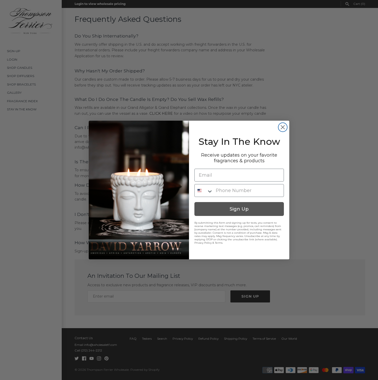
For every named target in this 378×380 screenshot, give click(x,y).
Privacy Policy (203, 242)
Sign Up (239, 209)
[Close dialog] (282, 127)
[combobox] (204, 190)
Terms (218, 242)
